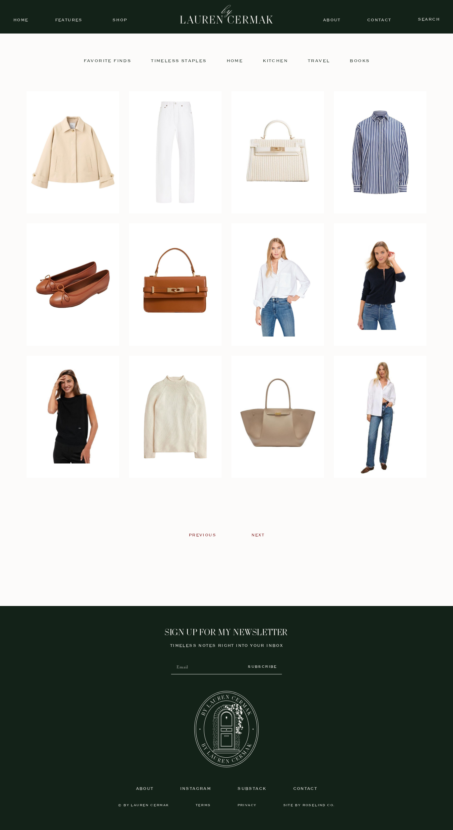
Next (258, 535)
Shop (119, 20)
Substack (251, 789)
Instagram (195, 789)
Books (359, 60)
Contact (379, 20)
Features (69, 20)
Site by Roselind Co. (309, 805)
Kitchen (275, 60)
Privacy (247, 805)
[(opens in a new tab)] (73, 152)
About (332, 20)
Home (21, 20)
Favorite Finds (107, 60)
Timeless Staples (178, 60)
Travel (319, 60)
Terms (203, 805)
